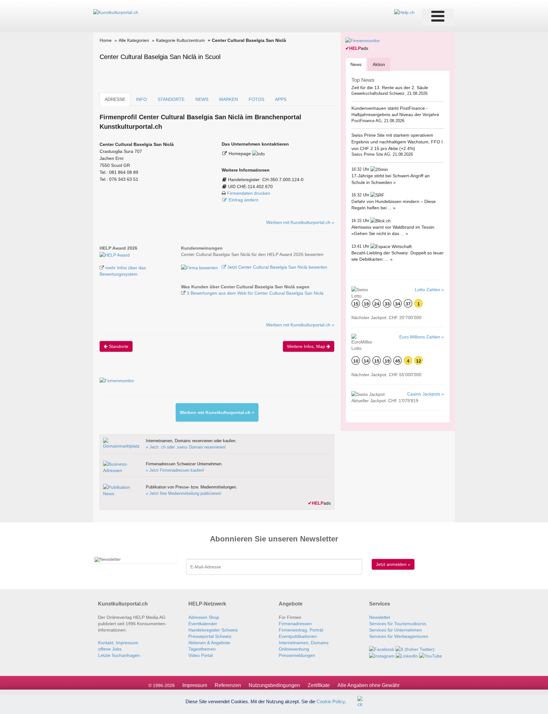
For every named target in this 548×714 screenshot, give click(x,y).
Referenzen (228, 685)
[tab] (356, 64)
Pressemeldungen (297, 655)
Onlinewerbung (294, 649)
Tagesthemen (202, 649)
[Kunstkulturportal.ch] (115, 12)
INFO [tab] (141, 99)
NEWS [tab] (201, 99)
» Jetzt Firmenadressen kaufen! (175, 470)
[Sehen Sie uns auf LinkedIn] (407, 655)
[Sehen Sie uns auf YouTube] (430, 655)
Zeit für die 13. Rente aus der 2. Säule (389, 87)
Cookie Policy (330, 701)
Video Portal (200, 655)
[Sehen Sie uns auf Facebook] (381, 649)
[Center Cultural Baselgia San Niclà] (115, 254)
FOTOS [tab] (256, 99)
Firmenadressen (295, 623)
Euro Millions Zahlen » (421, 336)
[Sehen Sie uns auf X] (414, 649)
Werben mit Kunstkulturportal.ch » (300, 222)
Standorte (118, 346)
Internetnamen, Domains (304, 642)
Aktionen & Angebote (209, 642)
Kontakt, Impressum (118, 642)
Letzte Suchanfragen (119, 655)
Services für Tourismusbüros (397, 623)
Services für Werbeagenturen (398, 636)
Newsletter (379, 617)
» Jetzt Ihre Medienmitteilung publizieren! (183, 493)
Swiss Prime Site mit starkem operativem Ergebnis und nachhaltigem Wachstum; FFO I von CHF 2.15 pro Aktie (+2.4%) (397, 142)
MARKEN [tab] (228, 99)
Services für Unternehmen (395, 629)
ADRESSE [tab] (115, 99)
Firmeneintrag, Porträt (301, 629)
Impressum (194, 685)
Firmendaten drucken (248, 193)
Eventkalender (202, 623)
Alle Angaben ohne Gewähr (368, 685)
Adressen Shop (203, 617)
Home (106, 40)
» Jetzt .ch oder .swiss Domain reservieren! (186, 447)
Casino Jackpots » (425, 393)
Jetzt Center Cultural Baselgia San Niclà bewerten (276, 267)
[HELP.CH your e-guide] (404, 12)
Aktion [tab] (379, 64)
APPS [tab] (280, 99)
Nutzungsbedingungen (274, 685)
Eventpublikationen (298, 636)
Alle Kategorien (134, 40)
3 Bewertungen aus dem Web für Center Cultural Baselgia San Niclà (255, 293)
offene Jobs (109, 649)
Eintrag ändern (243, 199)
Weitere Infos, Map (306, 346)
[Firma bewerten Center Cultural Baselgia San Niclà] (200, 267)
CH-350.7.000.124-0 (282, 179)
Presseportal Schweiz (210, 636)
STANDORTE (171, 99)
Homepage (240, 153)
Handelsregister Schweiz (213, 629)
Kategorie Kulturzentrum (180, 40)
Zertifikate (319, 685)
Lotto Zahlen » (429, 289)
